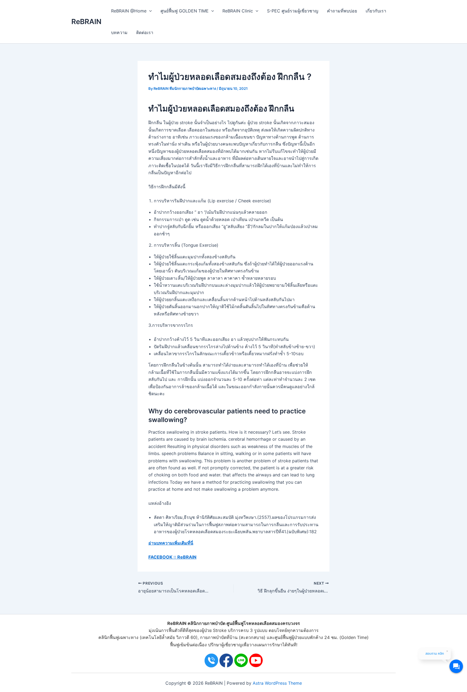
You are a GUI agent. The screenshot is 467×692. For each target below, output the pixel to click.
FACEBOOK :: (162, 557)
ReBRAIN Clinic (237, 11)
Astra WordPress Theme (277, 683)
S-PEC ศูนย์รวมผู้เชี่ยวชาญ (292, 11)
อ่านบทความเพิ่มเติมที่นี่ (170, 543)
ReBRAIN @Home (128, 11)
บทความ (119, 32)
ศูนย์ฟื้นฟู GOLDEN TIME (185, 11)
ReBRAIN (86, 21)
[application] (149, 11)
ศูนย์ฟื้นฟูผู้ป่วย (288, 637)
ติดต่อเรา (144, 32)
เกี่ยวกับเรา (376, 11)
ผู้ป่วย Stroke (214, 630)
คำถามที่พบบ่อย (342, 11)
